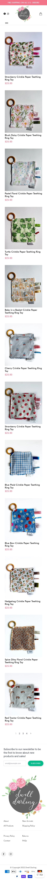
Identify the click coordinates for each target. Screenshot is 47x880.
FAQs (24, 841)
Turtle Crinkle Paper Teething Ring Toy (22, 253)
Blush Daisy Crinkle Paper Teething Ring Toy (23, 136)
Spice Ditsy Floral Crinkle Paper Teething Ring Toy (21, 661)
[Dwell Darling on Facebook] (5, 14)
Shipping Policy (28, 826)
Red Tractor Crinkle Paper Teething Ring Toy (23, 719)
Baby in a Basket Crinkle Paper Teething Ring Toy (21, 311)
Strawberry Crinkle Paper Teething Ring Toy (23, 78)
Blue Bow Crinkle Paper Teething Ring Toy (22, 544)
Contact (7, 841)
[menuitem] (40, 14)
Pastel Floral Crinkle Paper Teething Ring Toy (23, 195)
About (6, 821)
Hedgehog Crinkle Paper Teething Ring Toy (22, 602)
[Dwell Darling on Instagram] (8, 14)
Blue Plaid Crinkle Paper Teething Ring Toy (22, 486)
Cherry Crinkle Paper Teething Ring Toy (23, 369)
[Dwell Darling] (23, 14)
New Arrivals (27, 821)
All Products (8, 826)
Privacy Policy (9, 836)
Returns (25, 836)
